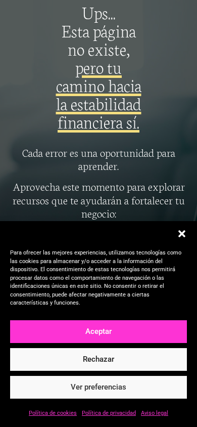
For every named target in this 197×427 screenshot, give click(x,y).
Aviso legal (154, 413)
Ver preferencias (98, 387)
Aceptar (98, 331)
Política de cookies (53, 413)
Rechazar (98, 359)
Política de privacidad (109, 413)
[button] (182, 234)
